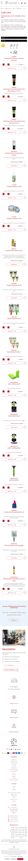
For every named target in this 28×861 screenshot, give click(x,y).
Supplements (14, 767)
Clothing (14, 766)
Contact (14, 778)
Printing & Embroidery (14, 779)
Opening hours (14, 825)
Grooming (14, 764)
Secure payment (14, 717)
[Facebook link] (13, 749)
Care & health (18, 8)
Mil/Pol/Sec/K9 (14, 761)
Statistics (14, 856)
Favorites (14, 789)
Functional (8, 856)
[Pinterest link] (20, 749)
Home (2, 8)
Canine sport (14, 759)
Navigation (14, 757)
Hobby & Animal (8, 8)
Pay (14, 797)
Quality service (14, 703)
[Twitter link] (9, 749)
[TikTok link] (15, 749)
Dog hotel (14, 774)
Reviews (14, 776)
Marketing (20, 856)
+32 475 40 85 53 (14, 819)
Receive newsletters (9, 669)
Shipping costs (14, 794)
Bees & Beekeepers (14, 769)
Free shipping (14, 687)
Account (14, 783)
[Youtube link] (11, 749)
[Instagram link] (7, 749)
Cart (14, 788)
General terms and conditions (14, 792)
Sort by (4, 40)
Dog (13, 8)
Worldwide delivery (14, 732)
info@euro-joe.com (14, 821)
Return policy (14, 796)
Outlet (14, 773)
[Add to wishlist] (24, 68)
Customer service (14, 799)
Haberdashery (14, 771)
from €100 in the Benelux (14, 689)
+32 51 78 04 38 (14, 817)
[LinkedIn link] (17, 749)
